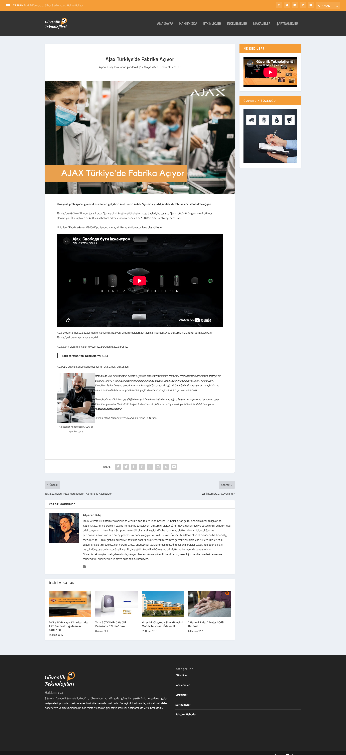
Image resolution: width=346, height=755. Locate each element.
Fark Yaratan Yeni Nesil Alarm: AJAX (85, 355)
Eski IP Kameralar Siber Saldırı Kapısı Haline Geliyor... (54, 5)
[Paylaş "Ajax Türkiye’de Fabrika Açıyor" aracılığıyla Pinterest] (142, 467)
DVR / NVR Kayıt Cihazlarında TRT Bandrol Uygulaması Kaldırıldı (68, 626)
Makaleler (262, 24)
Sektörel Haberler (170, 67)
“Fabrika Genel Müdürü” (108, 409)
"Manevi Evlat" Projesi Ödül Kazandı (206, 624)
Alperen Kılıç (106, 67)
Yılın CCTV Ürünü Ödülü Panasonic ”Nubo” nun (110, 624)
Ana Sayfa (165, 24)
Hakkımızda (188, 24)
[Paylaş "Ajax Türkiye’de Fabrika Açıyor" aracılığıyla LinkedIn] (150, 467)
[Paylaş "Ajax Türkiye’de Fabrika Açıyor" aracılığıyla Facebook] (118, 467)
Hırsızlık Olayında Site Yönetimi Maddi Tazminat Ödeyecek (162, 624)
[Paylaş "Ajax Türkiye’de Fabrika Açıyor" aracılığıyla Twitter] (126, 467)
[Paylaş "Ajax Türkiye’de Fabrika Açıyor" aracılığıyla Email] (174, 467)
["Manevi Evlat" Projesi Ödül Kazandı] (209, 604)
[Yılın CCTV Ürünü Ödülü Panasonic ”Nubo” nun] (116, 604)
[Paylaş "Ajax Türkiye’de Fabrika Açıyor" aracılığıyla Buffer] (158, 467)
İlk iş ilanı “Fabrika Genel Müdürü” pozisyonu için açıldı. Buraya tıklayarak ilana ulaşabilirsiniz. (110, 227)
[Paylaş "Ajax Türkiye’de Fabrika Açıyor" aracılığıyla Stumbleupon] (166, 467)
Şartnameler (287, 24)
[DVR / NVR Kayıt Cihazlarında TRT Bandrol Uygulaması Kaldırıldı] (70, 604)
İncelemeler (237, 24)
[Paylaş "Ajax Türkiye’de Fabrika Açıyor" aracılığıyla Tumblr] (134, 467)
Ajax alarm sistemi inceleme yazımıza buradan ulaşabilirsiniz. (92, 346)
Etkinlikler (212, 24)
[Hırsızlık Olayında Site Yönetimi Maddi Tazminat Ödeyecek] (163, 604)
